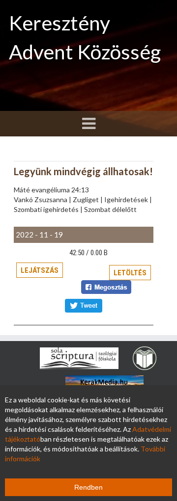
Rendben (88, 487)
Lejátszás (40, 270)
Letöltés (130, 272)
